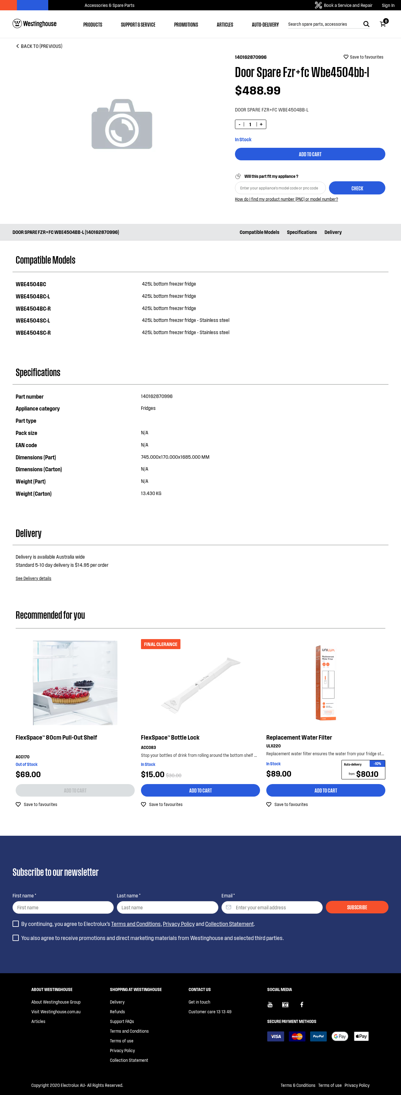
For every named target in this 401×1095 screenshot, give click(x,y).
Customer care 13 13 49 (210, 1011)
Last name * (128, 895)
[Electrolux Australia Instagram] (289, 1007)
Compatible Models (259, 232)
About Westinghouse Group (56, 1002)
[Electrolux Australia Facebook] (304, 1007)
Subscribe (357, 907)
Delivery (333, 232)
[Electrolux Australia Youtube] (274, 1007)
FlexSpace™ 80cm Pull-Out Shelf (56, 737)
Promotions (186, 24)
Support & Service (138, 24)
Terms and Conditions (136, 923)
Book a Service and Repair (348, 5)
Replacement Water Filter (299, 737)
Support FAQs (122, 1021)
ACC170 (22, 756)
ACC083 (148, 747)
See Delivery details (33, 578)
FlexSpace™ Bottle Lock (170, 737)
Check (357, 188)
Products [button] (92, 24)
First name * (24, 895)
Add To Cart (310, 154)
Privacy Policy (179, 923)
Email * (228, 895)
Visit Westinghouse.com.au (56, 1011)
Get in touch (199, 1002)
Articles (225, 24)
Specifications (302, 232)
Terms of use (121, 1040)
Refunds (117, 1011)
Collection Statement (229, 923)
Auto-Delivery (265, 24)
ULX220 (273, 745)
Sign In (388, 5)
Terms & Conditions (298, 1085)
